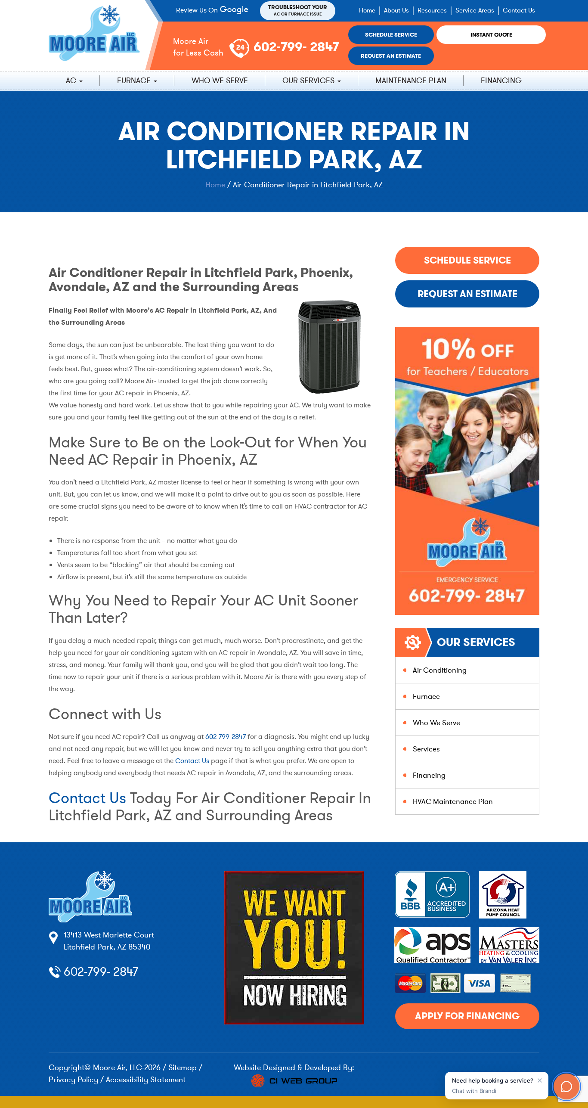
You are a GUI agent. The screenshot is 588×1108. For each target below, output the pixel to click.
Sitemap (182, 1067)
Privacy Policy (73, 1079)
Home (367, 10)
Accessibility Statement (146, 1079)
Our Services (309, 80)
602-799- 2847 (296, 47)
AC (72, 80)
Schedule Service (391, 34)
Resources (432, 10)
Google (235, 10)
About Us (396, 10)
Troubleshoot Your (297, 10)
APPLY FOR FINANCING (467, 1016)
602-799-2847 (225, 737)
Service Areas (474, 10)
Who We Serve (220, 80)
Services (426, 749)
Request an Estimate (391, 55)
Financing (501, 80)
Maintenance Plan (410, 80)
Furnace (135, 80)
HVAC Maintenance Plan (453, 801)
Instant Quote (491, 34)
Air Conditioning (440, 670)
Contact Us (519, 10)
